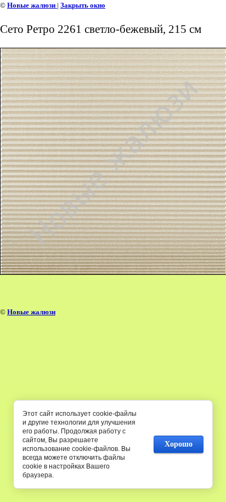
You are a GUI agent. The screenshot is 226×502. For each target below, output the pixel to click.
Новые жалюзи (32, 5)
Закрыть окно (82, 5)
